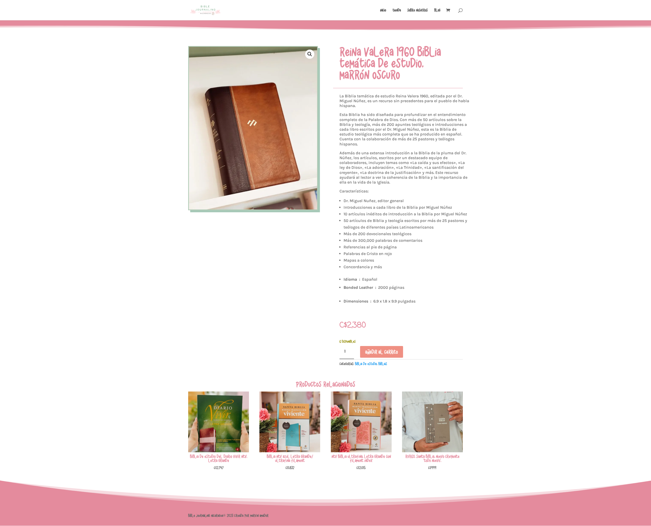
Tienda (397, 10)
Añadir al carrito (381, 351)
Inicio (383, 10)
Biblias (382, 364)
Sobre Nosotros (417, 10)
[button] (309, 54)
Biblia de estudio (366, 364)
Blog (437, 10)
